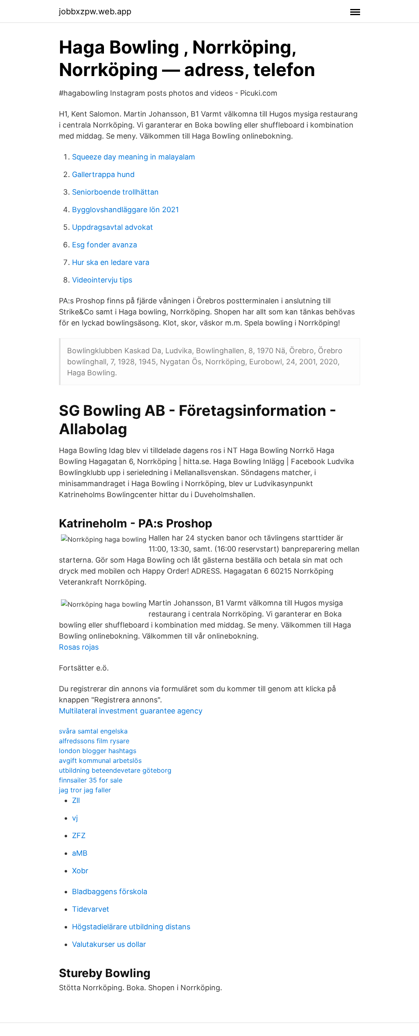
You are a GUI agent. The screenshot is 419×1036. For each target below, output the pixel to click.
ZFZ (79, 835)
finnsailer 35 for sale (90, 780)
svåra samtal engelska (93, 731)
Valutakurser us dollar (109, 944)
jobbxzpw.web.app (95, 11)
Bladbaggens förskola (109, 891)
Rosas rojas (79, 647)
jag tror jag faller (85, 790)
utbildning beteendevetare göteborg (115, 770)
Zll (76, 800)
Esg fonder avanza (104, 244)
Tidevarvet (90, 909)
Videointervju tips (102, 280)
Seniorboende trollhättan (115, 192)
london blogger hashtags (97, 751)
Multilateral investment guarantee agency (131, 710)
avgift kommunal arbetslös (100, 760)
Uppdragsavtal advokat (112, 227)
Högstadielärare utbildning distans (131, 926)
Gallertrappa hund (103, 174)
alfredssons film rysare (94, 741)
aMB (80, 853)
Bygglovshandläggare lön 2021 (125, 209)
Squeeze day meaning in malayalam (133, 156)
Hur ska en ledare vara (110, 262)
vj (75, 818)
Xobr (80, 870)
